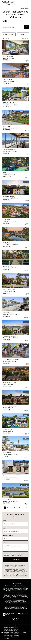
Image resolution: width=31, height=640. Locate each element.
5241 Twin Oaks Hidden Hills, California (13, 251)
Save (23, 34)
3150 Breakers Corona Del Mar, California (14, 437)
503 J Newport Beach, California (11, 460)
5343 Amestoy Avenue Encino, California (14, 390)
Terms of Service (15, 555)
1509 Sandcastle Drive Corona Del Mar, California (13, 321)
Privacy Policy (6, 555)
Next (26, 507)
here (8, 571)
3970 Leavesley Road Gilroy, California (13, 367)
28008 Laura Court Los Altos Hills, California (15, 181)
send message (15, 560)
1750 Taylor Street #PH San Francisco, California (13, 135)
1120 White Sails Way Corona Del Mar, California (13, 485)
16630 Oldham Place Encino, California (13, 414)
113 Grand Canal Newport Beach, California (14, 297)
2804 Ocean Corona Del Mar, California (13, 111)
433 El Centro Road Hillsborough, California (15, 274)
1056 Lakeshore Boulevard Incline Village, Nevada (14, 345)
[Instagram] (17, 620)
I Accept (24, 632)
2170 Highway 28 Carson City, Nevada (13, 157)
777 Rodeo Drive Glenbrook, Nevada (13, 41)
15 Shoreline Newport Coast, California (13, 204)
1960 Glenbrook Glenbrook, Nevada (12, 64)
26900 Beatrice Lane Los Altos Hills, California (15, 227)
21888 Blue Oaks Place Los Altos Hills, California (13, 88)
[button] (29, 632)
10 (23, 507)
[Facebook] (13, 620)
